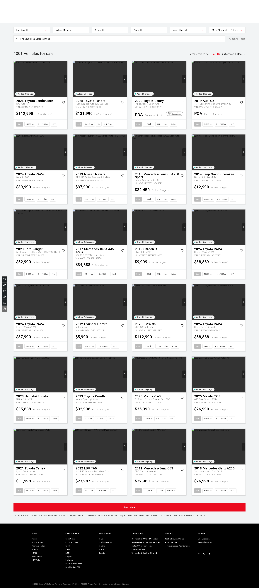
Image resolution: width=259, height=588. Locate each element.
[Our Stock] (4, 303)
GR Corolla (37, 556)
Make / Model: (62, 30)
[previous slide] (15, 79)
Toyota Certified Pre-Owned (144, 553)
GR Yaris (36, 560)
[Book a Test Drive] (4, 297)
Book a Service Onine (174, 538)
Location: (20, 30)
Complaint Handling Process (110, 584)
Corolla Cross (71, 542)
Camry (35, 549)
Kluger (68, 556)
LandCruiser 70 (105, 542)
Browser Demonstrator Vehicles (146, 542)
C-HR (67, 545)
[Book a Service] (4, 285)
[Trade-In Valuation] (4, 279)
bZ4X (67, 553)
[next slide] (65, 79)
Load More (129, 507)
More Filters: (218, 30)
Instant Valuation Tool (141, 545)
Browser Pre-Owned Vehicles (145, 538)
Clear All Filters (237, 38)
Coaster (102, 553)
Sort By (216, 54)
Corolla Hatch (38, 542)
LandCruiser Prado (73, 563)
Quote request (138, 549)
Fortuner (69, 560)
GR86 (34, 553)
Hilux (100, 538)
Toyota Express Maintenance (177, 545)
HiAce (101, 549)
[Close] (4, 309)
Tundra (101, 545)
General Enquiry (205, 542)
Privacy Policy (93, 584)
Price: (136, 30)
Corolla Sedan (38, 545)
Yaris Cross (70, 538)
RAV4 (67, 549)
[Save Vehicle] (63, 102)
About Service (171, 542)
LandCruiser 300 (72, 567)
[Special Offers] (4, 291)
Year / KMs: (178, 30)
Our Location (204, 538)
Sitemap (125, 584)
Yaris (34, 538)
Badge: (98, 30)
